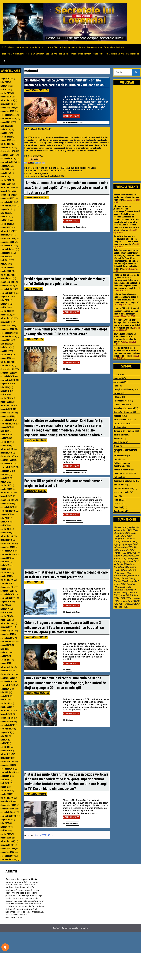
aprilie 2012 (5, 703)
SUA (126, 598)
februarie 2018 (6, 448)
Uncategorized (120, 511)
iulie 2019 (4, 387)
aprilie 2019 (5, 398)
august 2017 (5, 470)
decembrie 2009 (7, 805)
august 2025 (6, 122)
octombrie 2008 (7, 855)
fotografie (127, 550)
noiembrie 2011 (6, 721)
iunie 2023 (5, 216)
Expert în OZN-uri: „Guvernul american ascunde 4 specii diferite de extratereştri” (126, 311)
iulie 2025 (4, 125)
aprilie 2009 (5, 834)
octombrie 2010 (7, 768)
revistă (119, 584)
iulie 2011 (4, 735)
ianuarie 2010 (6, 801)
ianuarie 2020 (6, 365)
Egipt (118, 544)
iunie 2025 (5, 129)
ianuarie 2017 (6, 496)
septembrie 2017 (7, 467)
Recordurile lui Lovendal (124, 480)
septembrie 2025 (8, 118)
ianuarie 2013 (6, 670)
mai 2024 (4, 176)
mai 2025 (4, 132)
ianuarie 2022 (6, 278)
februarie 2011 (6, 754)
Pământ (120, 581)
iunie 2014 (5, 608)
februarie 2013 (6, 666)
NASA (120, 564)
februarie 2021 (6, 318)
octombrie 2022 (7, 245)
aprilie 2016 (5, 528)
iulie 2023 (4, 212)
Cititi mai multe (71, 116)
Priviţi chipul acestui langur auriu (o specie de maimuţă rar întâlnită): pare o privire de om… (64, 281)
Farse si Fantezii (121, 400)
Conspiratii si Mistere (74, 47)
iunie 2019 (4, 390)
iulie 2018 (4, 430)
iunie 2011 (4, 739)
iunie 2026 (5, 85)
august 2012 (5, 688)
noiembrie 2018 (7, 416)
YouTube (120, 606)
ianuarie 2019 (6, 409)
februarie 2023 (7, 231)
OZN (125, 572)
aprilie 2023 (5, 223)
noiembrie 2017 (7, 459)
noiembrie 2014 (7, 590)
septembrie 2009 (8, 815)
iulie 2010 (4, 779)
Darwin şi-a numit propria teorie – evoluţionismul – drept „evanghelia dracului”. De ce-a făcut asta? (65, 331)
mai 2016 (4, 525)
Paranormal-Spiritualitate (14, 53)
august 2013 (5, 645)
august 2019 (5, 383)
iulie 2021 (4, 300)
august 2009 (6, 819)
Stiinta (54, 53)
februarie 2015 (6, 579)
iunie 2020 (5, 347)
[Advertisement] (67, 254)
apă (134, 527)
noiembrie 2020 (7, 329)
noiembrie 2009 (7, 808)
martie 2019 (5, 401)
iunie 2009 (5, 826)
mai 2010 (4, 786)
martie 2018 (5, 445)
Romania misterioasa (38, 53)
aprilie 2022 (5, 267)
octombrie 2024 (7, 158)
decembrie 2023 (7, 194)
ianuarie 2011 (6, 757)
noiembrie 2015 (7, 547)
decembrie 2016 (7, 499)
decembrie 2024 (7, 151)
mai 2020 (4, 350)
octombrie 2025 (7, 114)
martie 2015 (5, 576)
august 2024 (6, 165)
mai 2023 (4, 220)
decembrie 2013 (7, 630)
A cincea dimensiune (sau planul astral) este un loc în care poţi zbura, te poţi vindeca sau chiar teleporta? (126, 298)
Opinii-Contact (120, 442)
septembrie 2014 (8, 597)
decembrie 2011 (7, 717)
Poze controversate (88, 53)
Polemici (117, 459)
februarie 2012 (6, 710)
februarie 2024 (7, 187)
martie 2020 (5, 358)
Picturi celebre (120, 455)
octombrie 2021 (7, 289)
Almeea (20, 47)
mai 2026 (4, 89)
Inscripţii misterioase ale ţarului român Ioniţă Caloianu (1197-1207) (126, 197)
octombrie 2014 (7, 594)
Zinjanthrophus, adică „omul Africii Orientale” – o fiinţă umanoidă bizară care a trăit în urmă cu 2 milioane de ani (64, 82)
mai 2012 (4, 699)
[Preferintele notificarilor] (5, 947)
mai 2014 (4, 612)
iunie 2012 (4, 696)
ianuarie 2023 (6, 234)
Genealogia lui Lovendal (124, 408)
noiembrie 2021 (7, 285)
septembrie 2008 (8, 859)
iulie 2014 (4, 605)
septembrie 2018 (7, 423)
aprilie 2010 (5, 790)
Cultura (125, 53)
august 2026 (6, 78)
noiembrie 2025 (7, 111)
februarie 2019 (6, 405)
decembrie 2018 (7, 412)
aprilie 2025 (5, 136)
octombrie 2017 (7, 463)
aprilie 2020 (5, 354)
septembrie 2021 (7, 292)
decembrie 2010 (7, 761)
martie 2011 (5, 750)
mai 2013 (4, 656)
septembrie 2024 (8, 161)
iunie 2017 (4, 478)
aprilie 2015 (5, 572)
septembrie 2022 (8, 249)
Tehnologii (64, 53)
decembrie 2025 (7, 107)
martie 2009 (5, 837)
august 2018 (5, 427)
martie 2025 (5, 140)
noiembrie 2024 (7, 154)
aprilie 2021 (5, 310)
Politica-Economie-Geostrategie (122, 464)
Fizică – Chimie (120, 404)
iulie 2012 (4, 692)
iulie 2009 (4, 823)
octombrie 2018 (7, 419)
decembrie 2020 (7, 325)
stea (126, 595)
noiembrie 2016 (7, 503)
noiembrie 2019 (7, 372)
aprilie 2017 (5, 485)
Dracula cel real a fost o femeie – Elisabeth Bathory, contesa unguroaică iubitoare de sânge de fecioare (126, 351)
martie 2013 (5, 663)
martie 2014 (5, 619)
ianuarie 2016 (6, 539)
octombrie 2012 (7, 681)
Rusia (125, 587)
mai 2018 (4, 438)
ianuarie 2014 (6, 626)
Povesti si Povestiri (122, 469)
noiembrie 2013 (7, 634)
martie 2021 (5, 314)
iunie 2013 (4, 652)
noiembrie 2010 (7, 764)
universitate (130, 601)
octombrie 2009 (7, 812)
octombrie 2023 (7, 202)
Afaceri (11, 47)
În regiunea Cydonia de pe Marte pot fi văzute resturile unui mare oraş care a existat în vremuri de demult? (126, 323)
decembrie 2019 (7, 369)
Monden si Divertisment (124, 430)
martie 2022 (5, 270)
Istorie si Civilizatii (54, 47)
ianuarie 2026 (6, 103)
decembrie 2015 (7, 543)
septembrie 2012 (7, 685)
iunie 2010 (4, 783)
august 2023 (6, 209)
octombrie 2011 (7, 725)
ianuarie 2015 (6, 583)
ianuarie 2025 (6, 147)
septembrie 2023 (8, 205)
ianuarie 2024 (6, 191)
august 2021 (5, 296)
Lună (132, 558)
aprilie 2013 (5, 659)
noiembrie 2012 (7, 677)
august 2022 (6, 252)
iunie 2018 (4, 434)
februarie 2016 (6, 536)
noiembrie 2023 (7, 198)
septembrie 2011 (7, 728)
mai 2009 (4, 830)
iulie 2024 (4, 169)
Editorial (117, 396)
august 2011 (5, 732)
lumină (119, 558)
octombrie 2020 (7, 332)
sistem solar (122, 592)
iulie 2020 (4, 343)
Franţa (119, 553)
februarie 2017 (6, 492)
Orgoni (73, 53)
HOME (3, 47)
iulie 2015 (4, 561)
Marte (119, 561)
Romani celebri (120, 484)
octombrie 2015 (7, 550)
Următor (46, 834)
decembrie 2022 (7, 238)
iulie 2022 (4, 256)
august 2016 (5, 514)
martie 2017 (5, 489)
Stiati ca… (104, 53)
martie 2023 (5, 227)
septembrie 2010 (7, 772)
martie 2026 (5, 96)
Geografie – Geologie (114, 47)
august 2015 (5, 557)
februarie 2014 (7, 623)
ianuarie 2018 (6, 452)
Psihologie (118, 477)
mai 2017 (4, 481)
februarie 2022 (7, 274)
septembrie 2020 (8, 336)
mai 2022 (4, 263)
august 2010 (5, 775)
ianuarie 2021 (6, 321)
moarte (132, 561)
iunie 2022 (5, 260)
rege (134, 581)
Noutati (116, 438)
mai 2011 (4, 743)
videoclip (132, 604)
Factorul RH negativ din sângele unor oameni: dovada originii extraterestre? (63, 483)
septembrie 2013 (7, 641)
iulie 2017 (4, 474)
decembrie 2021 (7, 281)
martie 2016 (5, 532)
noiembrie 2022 (7, 241)
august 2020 (6, 340)
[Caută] (136, 72)
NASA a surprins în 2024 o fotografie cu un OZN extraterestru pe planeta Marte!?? (124, 337)
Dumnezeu (129, 541)
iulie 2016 (4, 518)
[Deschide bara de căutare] (4, 61)
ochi (126, 570)
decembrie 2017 (7, 456)
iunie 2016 (4, 521)
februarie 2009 (7, 841)
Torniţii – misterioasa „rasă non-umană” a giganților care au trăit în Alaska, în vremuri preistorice (66, 574)
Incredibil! (135, 53)
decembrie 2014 (7, 587)
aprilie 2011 (5, 746)
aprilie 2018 (5, 441)
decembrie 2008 (7, 848)
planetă (128, 578)
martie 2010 (5, 794)
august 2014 (5, 601)
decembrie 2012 (7, 674)
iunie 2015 (4, 565)
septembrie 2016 (7, 510)
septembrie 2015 (7, 554)
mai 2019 (4, 394)
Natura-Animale (94, 47)
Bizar (41, 47)
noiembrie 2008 (7, 852)
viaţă (118, 604)
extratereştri (123, 547)
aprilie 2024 (5, 180)
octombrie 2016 (7, 507)
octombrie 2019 (7, 376)
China (126, 536)
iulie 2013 (4, 648)
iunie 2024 (5, 172)
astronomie (122, 530)
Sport (115, 496)
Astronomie (31, 47)
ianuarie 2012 (6, 714)
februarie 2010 (6, 797)
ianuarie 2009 (6, 844)
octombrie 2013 (7, 637)
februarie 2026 (7, 100)
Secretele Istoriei (121, 492)
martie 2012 (5, 706)
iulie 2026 (4, 82)
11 (36, 834)
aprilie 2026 (5, 93)
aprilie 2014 (5, 616)
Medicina (115, 53)
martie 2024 (6, 183)
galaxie (132, 553)
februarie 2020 (7, 361)
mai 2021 (4, 307)
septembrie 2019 (7, 380)
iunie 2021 (4, 303)
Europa (131, 544)
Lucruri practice (120, 423)
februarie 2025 (7, 143)
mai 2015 (4, 568)
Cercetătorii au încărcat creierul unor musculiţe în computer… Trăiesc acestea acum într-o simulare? (126, 240)
